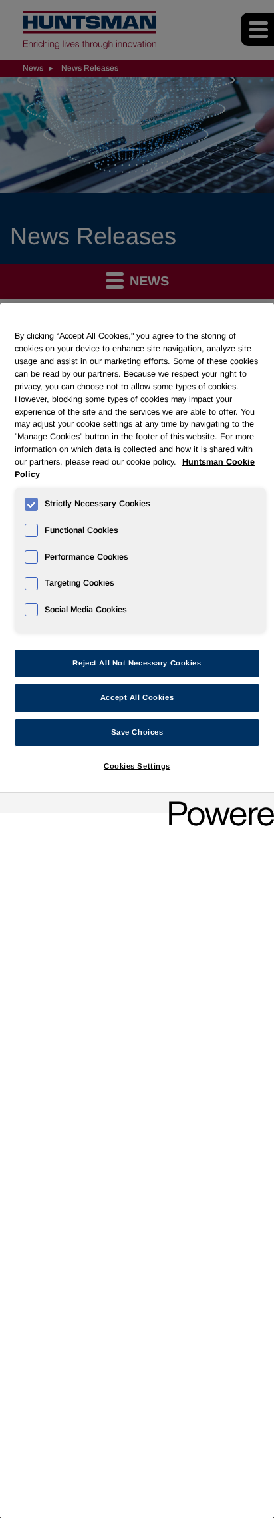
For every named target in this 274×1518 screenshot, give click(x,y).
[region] (137, 910)
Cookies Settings (137, 766)
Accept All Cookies (137, 697)
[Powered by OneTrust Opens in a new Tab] (216, 804)
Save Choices (137, 732)
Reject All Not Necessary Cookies (136, 663)
